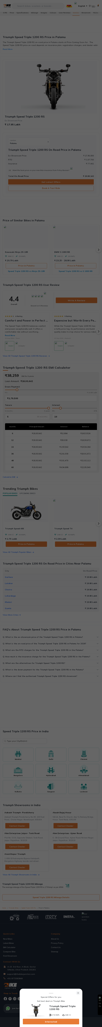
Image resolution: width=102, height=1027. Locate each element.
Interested (51, 1021)
